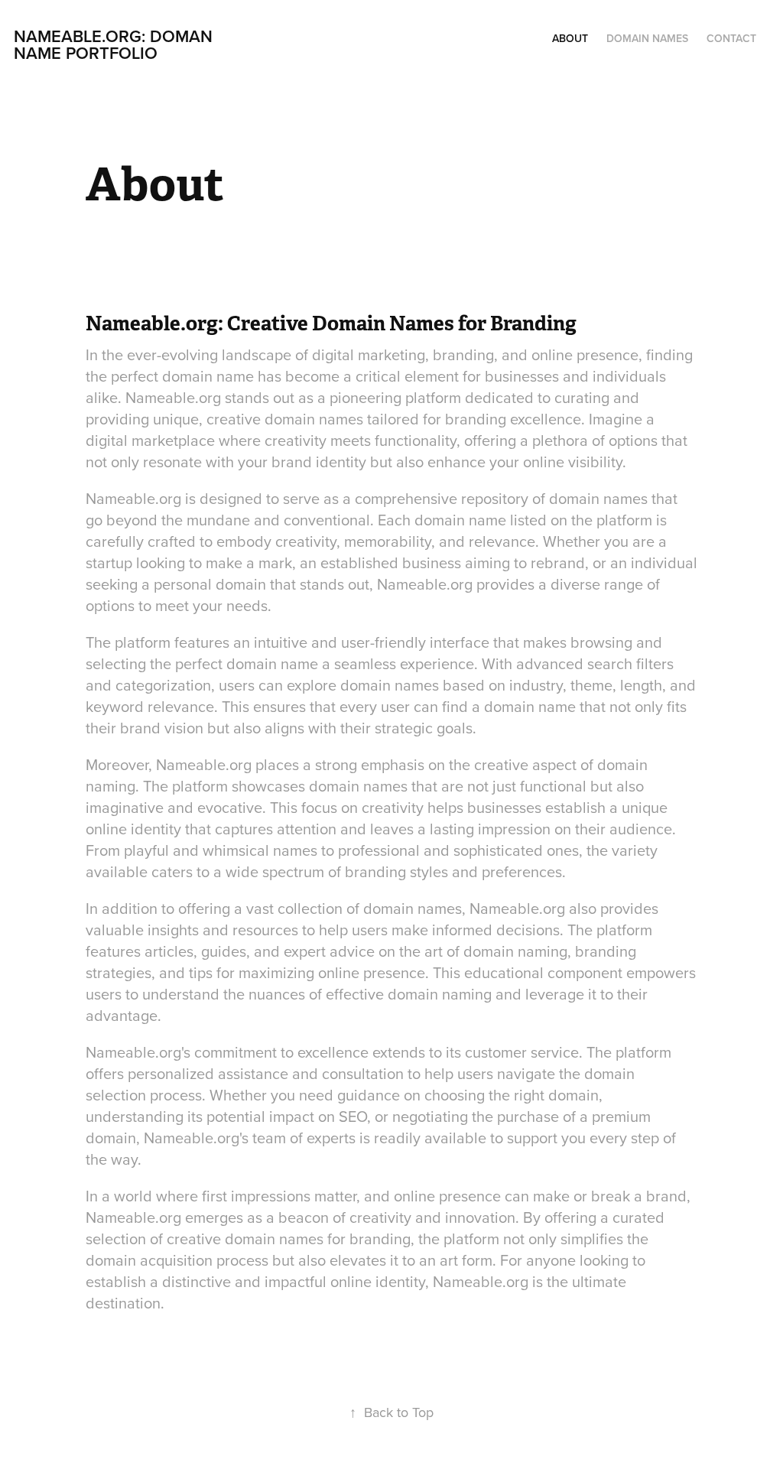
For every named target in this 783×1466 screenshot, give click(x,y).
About (570, 38)
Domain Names (647, 38)
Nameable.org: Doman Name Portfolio (115, 44)
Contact (731, 38)
